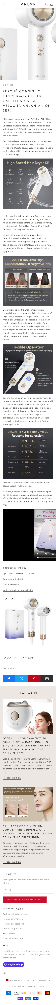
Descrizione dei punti (13, 938)
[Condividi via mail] (47, 678)
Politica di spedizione (13, 924)
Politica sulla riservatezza (15, 914)
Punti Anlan (9, 933)
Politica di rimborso (13, 919)
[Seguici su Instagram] (4, 973)
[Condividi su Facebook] (9, 678)
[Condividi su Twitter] (22, 678)
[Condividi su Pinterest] (34, 678)
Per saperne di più (12, 777)
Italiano (43, 980)
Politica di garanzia (12, 928)
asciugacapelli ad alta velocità (18, 590)
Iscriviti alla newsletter (25, 899)
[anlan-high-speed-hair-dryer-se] (28, 619)
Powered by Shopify (36, 986)
